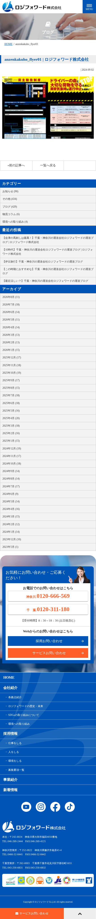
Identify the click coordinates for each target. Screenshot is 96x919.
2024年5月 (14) (11, 501)
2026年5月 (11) (11, 319)
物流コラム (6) (11, 214)
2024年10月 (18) (11, 463)
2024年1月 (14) (11, 531)
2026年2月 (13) (11, 342)
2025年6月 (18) (11, 403)
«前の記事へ (16, 165)
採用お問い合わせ (49, 641)
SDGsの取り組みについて (23, 715)
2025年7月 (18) (11, 395)
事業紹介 (10, 779)
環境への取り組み (19, 723)
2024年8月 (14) (11, 478)
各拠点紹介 (15, 697)
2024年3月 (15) (11, 516)
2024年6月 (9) (10, 493)
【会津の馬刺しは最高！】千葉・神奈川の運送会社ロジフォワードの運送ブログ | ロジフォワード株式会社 (48, 240)
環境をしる (15, 760)
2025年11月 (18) (11, 365)
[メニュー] (89, 6)
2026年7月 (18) (11, 304)
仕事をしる (15, 743)
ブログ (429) (9, 206)
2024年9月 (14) (11, 471)
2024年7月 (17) (11, 486)
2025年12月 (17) (11, 357)
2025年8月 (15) (11, 387)
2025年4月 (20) (11, 418)
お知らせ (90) (10, 191)
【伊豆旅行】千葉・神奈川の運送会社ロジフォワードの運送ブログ (42, 261)
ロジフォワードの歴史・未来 (25, 706)
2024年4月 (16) (11, 509)
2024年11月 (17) (11, 456)
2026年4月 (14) (11, 327)
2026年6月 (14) (11, 312)
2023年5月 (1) (10, 546)
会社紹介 (10, 688)
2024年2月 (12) (11, 524)
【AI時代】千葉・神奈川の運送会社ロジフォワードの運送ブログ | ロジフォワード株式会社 (47, 251)
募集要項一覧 (16, 769)
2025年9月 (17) (11, 380)
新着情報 (10, 790)
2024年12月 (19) (11, 448)
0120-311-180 (48, 609)
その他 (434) (9, 198)
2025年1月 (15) (11, 440)
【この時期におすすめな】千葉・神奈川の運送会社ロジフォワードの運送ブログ (48, 271)
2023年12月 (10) (11, 539)
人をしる (13, 752)
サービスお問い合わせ (49, 653)
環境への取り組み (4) (15, 221)
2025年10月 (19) (11, 372)
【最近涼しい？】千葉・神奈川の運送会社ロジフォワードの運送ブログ (45, 280)
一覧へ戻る (48, 165)
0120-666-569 (48, 596)
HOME (8, 44)
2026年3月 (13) (11, 334)
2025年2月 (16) (11, 433)
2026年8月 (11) (11, 297)
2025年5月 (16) (11, 410)
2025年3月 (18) (11, 425)
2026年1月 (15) (11, 350)
